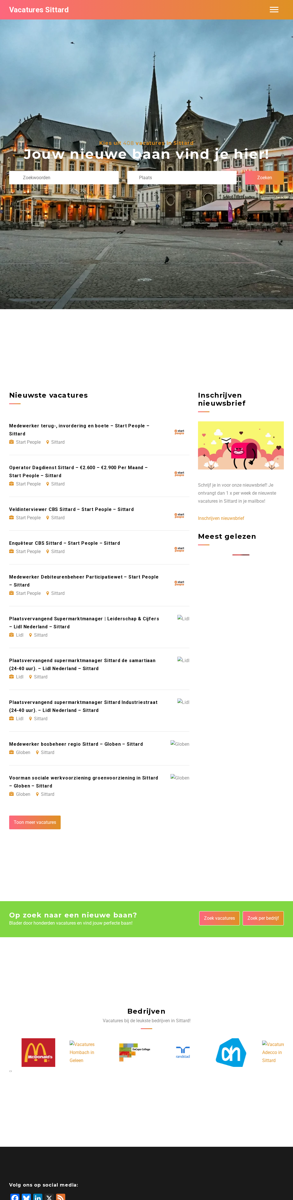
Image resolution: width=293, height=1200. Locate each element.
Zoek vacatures (219, 918)
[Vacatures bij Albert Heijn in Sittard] (219, 1052)
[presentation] (10, 1071)
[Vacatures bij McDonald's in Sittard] (26, 1052)
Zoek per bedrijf (263, 918)
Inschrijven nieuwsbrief (221, 518)
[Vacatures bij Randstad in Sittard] (171, 1052)
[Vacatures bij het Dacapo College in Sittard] (122, 1052)
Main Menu (274, 9)
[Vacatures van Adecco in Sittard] (267, 1053)
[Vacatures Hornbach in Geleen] (74, 1053)
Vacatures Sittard (39, 10)
